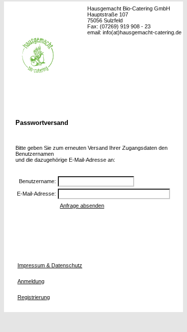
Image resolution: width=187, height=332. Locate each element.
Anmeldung (30, 281)
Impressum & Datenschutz (49, 265)
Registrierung (33, 297)
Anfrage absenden (82, 206)
